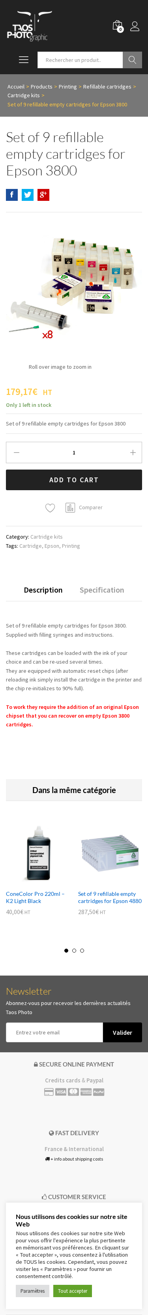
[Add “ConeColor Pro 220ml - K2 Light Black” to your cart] (29, 881)
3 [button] (82, 951)
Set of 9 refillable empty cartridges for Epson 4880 (110, 897)
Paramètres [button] (33, 1291)
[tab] (43, 593)
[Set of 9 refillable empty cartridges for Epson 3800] (12, 195)
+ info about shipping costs (76, 1159)
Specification (102, 590)
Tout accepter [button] (72, 1291)
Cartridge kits (46, 536)
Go (132, 60)
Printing (71, 545)
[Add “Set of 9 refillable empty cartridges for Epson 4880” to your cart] (101, 881)
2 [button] (74, 951)
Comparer (91, 507)
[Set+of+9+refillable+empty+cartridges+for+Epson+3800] (28, 195)
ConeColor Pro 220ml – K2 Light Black (35, 897)
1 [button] (66, 951)
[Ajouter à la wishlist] (51, 508)
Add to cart (74, 479)
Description (43, 590)
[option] (38, 874)
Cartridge (30, 545)
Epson (52, 545)
